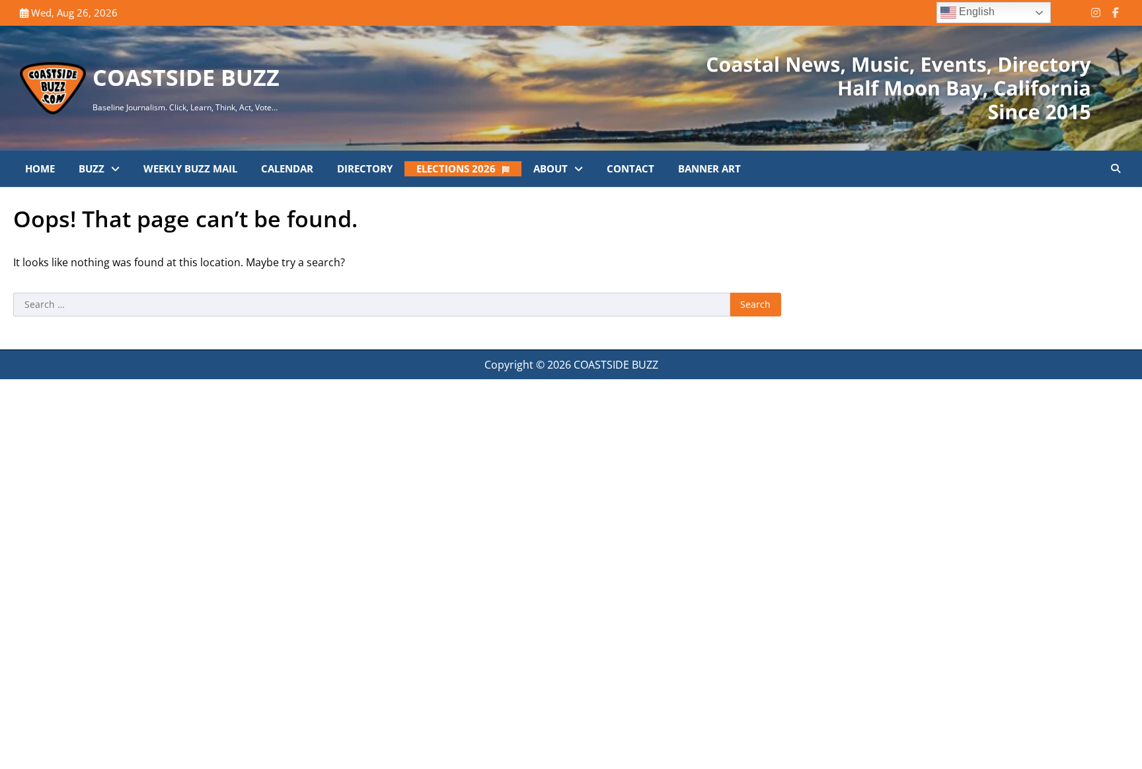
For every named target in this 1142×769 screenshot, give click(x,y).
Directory (365, 168)
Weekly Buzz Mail (190, 168)
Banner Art (709, 168)
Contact (630, 168)
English (975, 11)
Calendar (287, 168)
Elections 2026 (456, 168)
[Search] (1115, 168)
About (550, 168)
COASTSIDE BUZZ (186, 77)
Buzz (91, 168)
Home (40, 168)
